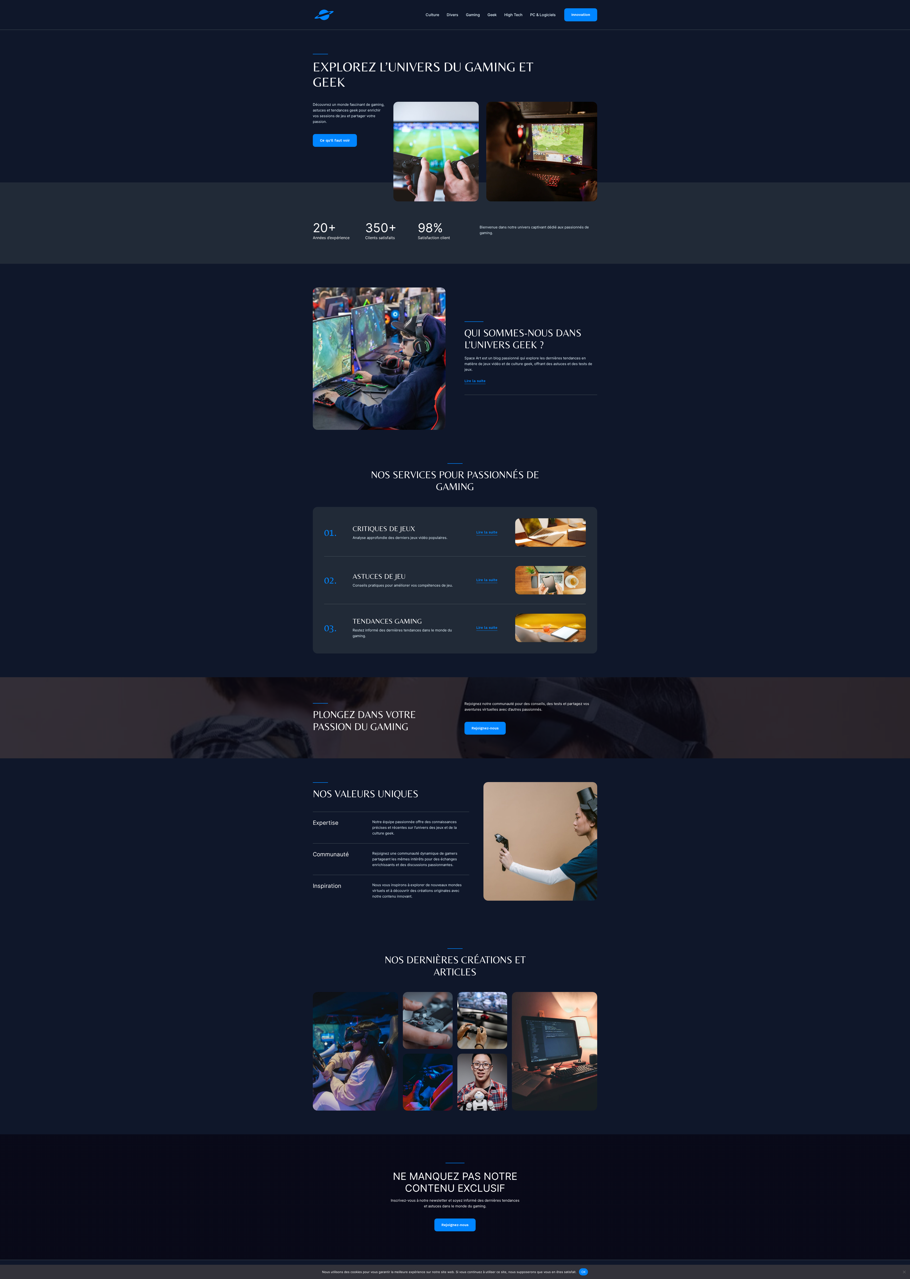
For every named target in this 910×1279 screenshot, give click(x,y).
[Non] (904, 1272)
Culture (432, 14)
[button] (580, 14)
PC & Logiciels (543, 14)
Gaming (473, 14)
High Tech (513, 14)
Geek (492, 14)
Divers (452, 14)
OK (583, 1272)
